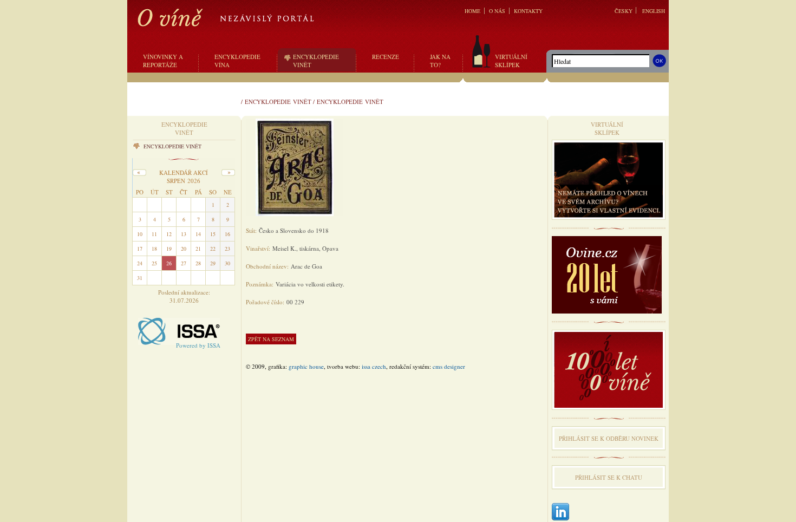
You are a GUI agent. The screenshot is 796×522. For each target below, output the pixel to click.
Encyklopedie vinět (278, 101)
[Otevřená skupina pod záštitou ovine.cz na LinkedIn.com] (560, 512)
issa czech (374, 366)
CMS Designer (449, 366)
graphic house (306, 366)
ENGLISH (653, 11)
